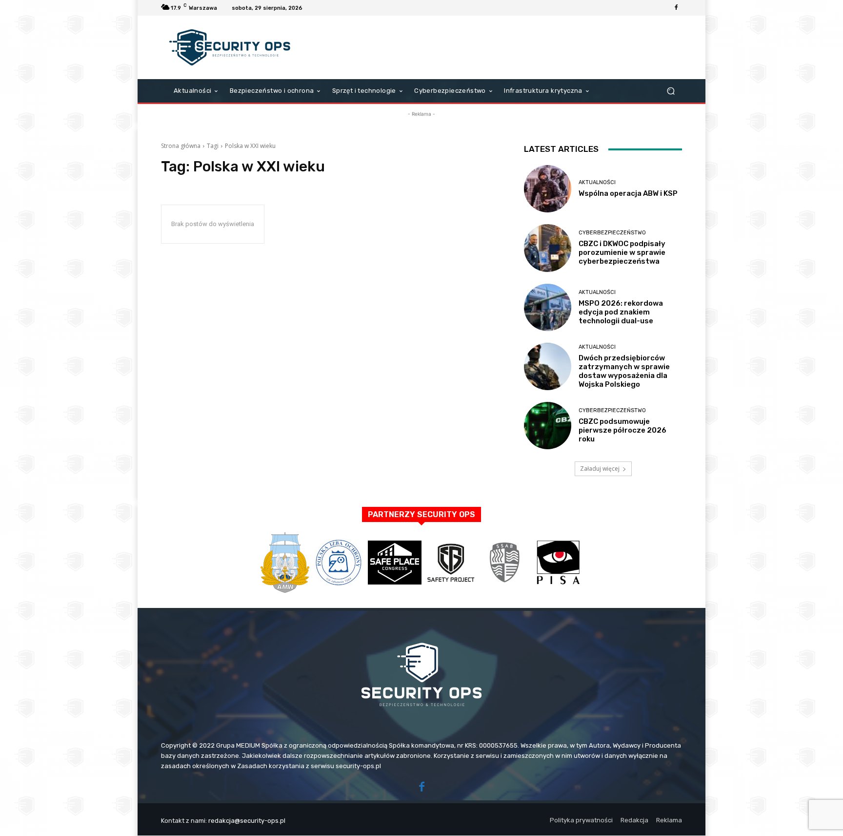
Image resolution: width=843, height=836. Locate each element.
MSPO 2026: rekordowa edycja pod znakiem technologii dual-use (621, 312)
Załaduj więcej (600, 468)
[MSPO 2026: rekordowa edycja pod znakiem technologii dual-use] (547, 307)
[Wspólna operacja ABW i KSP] (547, 188)
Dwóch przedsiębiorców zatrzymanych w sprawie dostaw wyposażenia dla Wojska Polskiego (624, 371)
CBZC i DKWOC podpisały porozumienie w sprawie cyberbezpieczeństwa (622, 252)
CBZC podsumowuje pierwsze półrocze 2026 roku (622, 430)
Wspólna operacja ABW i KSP (628, 193)
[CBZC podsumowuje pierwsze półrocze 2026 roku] (547, 425)
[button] (670, 91)
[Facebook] (676, 8)
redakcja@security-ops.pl (246, 820)
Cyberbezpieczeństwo (612, 232)
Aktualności (597, 182)
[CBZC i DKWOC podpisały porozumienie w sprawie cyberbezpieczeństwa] (547, 248)
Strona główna (181, 146)
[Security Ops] (231, 47)
